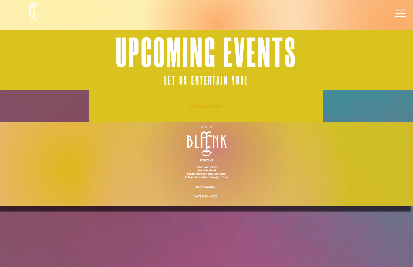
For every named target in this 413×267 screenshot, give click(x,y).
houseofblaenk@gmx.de (211, 177)
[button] (400, 13)
